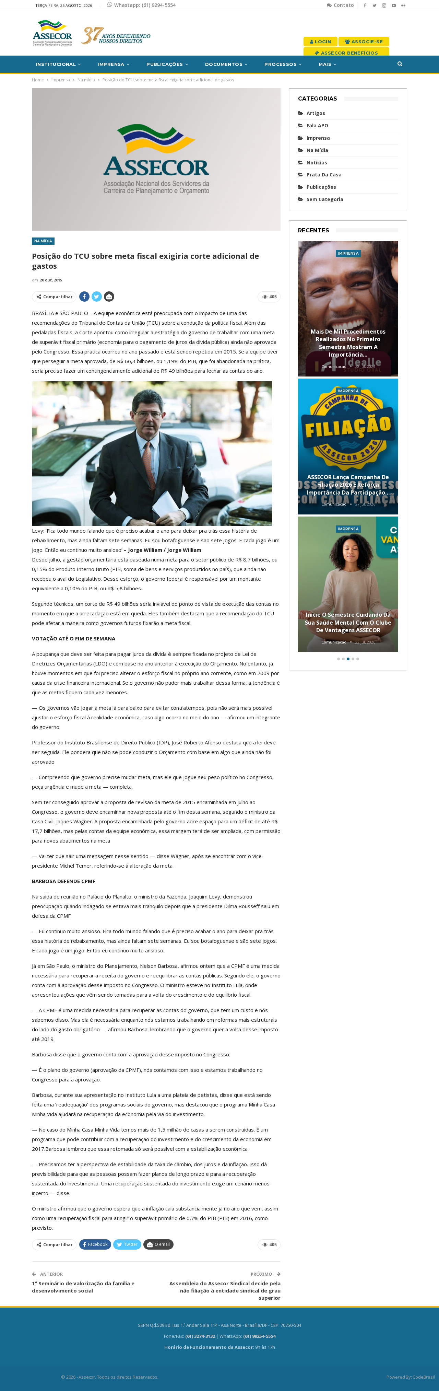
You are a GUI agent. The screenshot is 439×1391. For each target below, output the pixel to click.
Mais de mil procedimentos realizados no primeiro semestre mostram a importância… (348, 343)
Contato (343, 5)
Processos (280, 64)
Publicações (164, 64)
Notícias (317, 162)
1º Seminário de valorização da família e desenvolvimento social (83, 1287)
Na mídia (43, 241)
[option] (348, 447)
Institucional (56, 64)
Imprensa (111, 64)
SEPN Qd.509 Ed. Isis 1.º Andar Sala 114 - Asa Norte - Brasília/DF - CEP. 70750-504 (219, 1325)
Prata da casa (324, 174)
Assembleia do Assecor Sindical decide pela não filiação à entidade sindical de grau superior (225, 1290)
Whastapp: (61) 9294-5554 (145, 5)
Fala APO (317, 125)
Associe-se (366, 41)
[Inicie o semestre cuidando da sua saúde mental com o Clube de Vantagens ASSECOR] (348, 584)
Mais (325, 64)
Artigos (316, 113)
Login (322, 41)
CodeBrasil (424, 1377)
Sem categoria (325, 199)
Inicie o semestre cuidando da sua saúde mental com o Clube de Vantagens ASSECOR (348, 622)
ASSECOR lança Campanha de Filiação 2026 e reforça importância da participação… (348, 484)
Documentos (223, 64)
